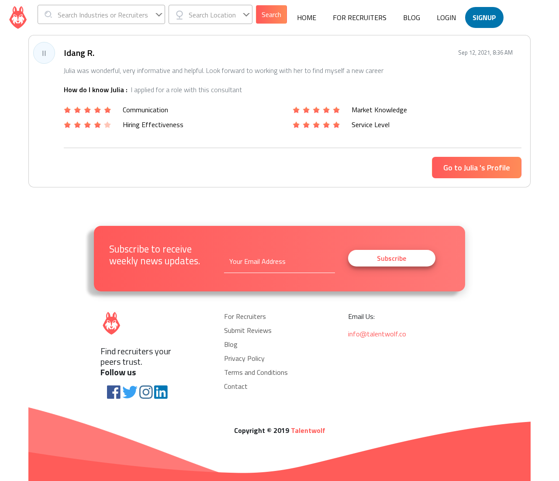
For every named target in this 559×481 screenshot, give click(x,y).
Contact (236, 386)
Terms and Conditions (256, 372)
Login (446, 17)
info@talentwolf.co (377, 334)
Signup (484, 17)
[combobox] (101, 14)
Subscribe (391, 258)
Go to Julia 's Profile (476, 167)
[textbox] (101, 14)
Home (306, 17)
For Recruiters (359, 17)
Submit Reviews (248, 330)
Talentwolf (308, 430)
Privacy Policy (244, 358)
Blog (411, 17)
